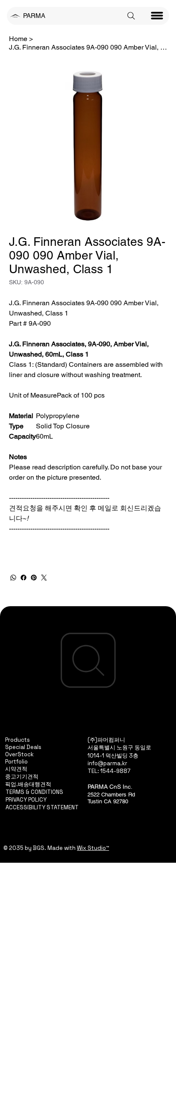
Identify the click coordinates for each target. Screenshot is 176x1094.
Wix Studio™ (93, 848)
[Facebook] (23, 577)
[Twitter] (44, 577)
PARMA (34, 15)
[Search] (131, 16)
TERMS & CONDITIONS (34, 792)
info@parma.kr (107, 763)
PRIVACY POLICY (26, 799)
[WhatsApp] (13, 577)
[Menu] (157, 15)
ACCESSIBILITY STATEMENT (42, 807)
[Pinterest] (33, 577)
